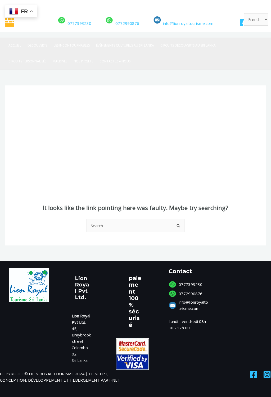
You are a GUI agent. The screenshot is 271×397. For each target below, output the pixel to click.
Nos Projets (83, 61)
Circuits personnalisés (27, 61)
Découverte (37, 45)
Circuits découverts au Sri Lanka (188, 45)
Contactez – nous (115, 61)
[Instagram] (267, 374)
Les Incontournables (72, 45)
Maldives (60, 61)
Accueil (14, 45)
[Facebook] (243, 22)
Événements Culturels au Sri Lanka (125, 45)
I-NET (114, 380)
